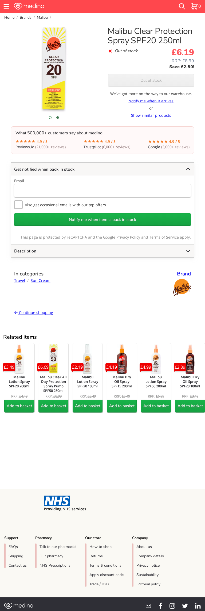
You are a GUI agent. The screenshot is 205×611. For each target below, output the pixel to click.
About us (144, 546)
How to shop (100, 546)
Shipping (16, 556)
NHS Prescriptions (55, 565)
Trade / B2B (99, 584)
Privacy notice (148, 565)
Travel (19, 280)
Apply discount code (106, 574)
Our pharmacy (51, 556)
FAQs (13, 546)
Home (9, 17)
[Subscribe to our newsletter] (146, 606)
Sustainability (147, 574)
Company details (150, 556)
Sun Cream (40, 280)
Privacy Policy (128, 237)
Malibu (42, 17)
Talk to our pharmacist (58, 546)
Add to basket (19, 405)
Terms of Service (164, 237)
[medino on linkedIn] (195, 606)
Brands (25, 17)
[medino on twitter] (182, 606)
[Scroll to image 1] (50, 117)
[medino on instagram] (169, 606)
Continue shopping (35, 312)
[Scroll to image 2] (57, 117)
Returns (96, 556)
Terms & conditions (105, 565)
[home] (62, 6)
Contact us (18, 565)
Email (19, 180)
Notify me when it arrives (151, 100)
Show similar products (151, 115)
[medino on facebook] (157, 606)
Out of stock (151, 80)
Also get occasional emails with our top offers (65, 204)
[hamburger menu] (6, 6)
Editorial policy (148, 584)
